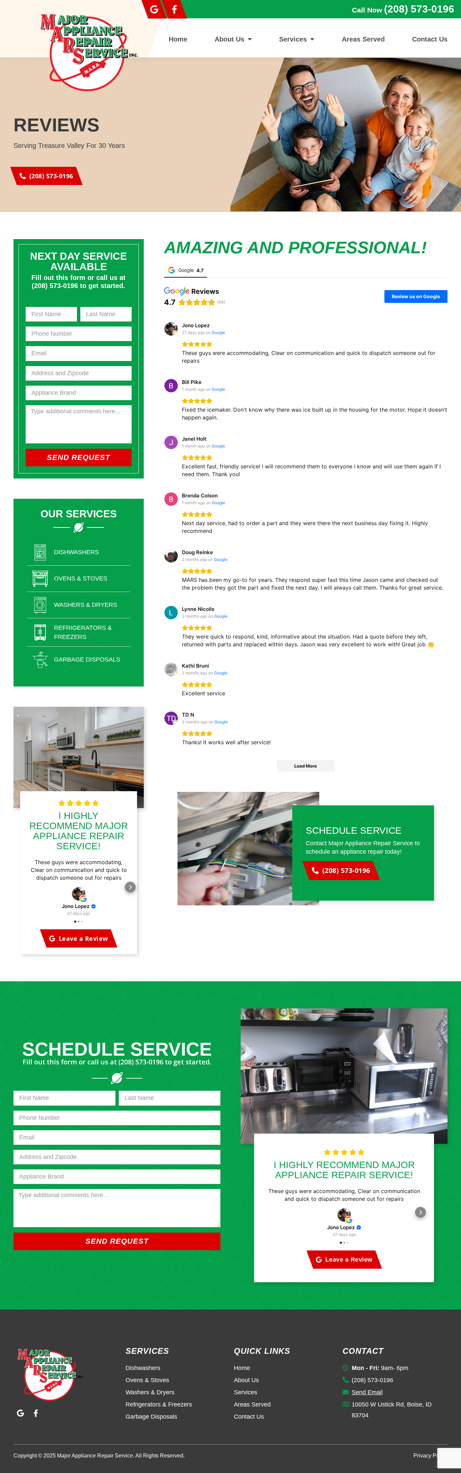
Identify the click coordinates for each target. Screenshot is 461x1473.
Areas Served (363, 39)
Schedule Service (354, 830)
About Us (229, 39)
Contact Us (430, 39)
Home (178, 39)
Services (293, 39)
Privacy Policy (430, 1455)
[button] (27, 887)
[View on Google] (78, 894)
